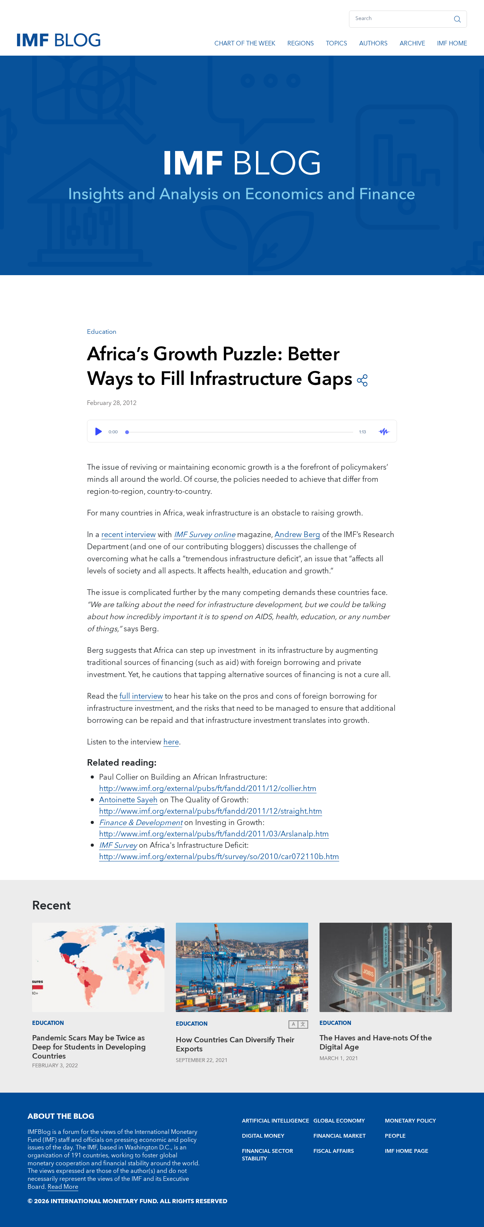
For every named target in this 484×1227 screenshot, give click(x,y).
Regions (300, 44)
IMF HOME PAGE (406, 1151)
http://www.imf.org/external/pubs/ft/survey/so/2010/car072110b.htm (219, 856)
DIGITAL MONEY (263, 1136)
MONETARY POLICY (410, 1121)
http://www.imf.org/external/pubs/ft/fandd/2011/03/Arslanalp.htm (214, 834)
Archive (412, 44)
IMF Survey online (204, 534)
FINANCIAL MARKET (339, 1136)
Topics (336, 44)
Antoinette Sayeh (128, 800)
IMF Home (452, 44)
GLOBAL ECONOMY (339, 1121)
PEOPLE (395, 1136)
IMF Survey (118, 845)
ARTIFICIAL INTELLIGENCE (275, 1121)
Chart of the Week (244, 44)
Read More (63, 1187)
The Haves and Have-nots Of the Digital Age (376, 1044)
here (171, 742)
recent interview (128, 534)
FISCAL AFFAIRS (333, 1151)
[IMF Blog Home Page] (58, 39)
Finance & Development (140, 822)
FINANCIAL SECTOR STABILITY (267, 1155)
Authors (373, 44)
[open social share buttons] (362, 379)
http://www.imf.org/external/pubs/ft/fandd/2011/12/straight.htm (210, 811)
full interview (141, 696)
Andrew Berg (297, 534)
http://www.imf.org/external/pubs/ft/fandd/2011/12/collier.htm (207, 788)
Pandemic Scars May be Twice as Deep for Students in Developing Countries (89, 1047)
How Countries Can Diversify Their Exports (235, 1045)
